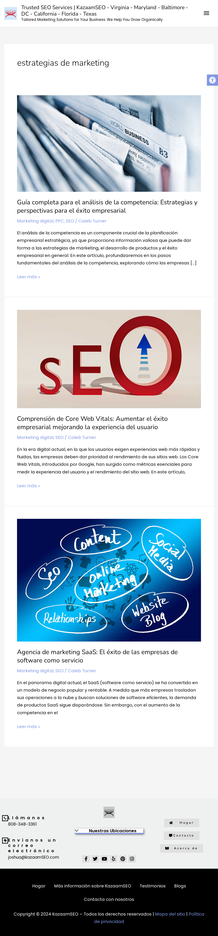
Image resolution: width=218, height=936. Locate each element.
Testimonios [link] (153, 886)
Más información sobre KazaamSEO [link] (92, 886)
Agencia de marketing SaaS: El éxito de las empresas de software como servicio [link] (97, 656)
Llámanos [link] (27, 818)
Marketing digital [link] (35, 221)
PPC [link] (59, 221)
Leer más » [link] (28, 276)
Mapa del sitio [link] (170, 914)
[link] (212, 80)
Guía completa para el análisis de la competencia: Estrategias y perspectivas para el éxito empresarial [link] (107, 206)
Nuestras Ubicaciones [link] (112, 831)
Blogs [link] (180, 886)
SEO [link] (70, 221)
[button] (109, 831)
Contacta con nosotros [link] (109, 899)
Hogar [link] (39, 886)
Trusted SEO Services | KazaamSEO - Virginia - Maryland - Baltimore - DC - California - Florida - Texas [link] (104, 10)
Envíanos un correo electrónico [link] (33, 845)
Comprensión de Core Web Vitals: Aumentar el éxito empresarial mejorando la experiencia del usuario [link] (92, 422)
